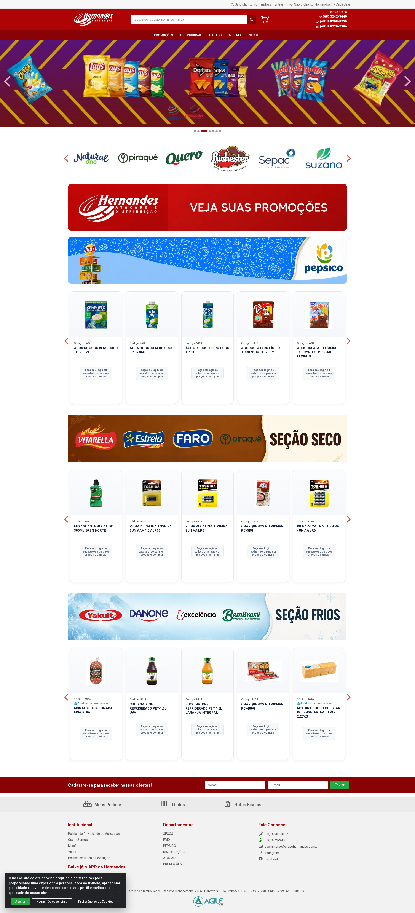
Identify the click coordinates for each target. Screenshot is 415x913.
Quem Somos (78, 840)
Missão (73, 846)
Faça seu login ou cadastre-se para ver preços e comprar (96, 373)
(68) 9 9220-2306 (333, 26)
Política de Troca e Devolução (89, 858)
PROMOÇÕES (172, 864)
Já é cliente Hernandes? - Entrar (259, 4)
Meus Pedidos (108, 804)
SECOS (168, 834)
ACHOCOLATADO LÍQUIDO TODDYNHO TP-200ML (261, 350)
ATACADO (170, 858)
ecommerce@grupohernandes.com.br (291, 847)
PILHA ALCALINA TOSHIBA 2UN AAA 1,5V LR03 (151, 528)
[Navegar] (7, 81)
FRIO (166, 840)
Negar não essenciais (51, 901)
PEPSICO (169, 846)
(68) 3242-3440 (275, 840)
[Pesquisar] (251, 19)
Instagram (271, 853)
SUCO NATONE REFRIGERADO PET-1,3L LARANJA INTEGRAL (203, 708)
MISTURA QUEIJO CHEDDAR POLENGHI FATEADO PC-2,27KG (318, 712)
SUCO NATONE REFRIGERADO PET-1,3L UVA (148, 708)
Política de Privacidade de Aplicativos (94, 834)
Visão (72, 852)
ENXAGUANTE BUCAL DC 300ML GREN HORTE (93, 528)
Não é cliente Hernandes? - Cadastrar (322, 4)
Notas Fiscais (247, 804)
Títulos (177, 804)
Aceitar (20, 901)
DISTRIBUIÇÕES (174, 852)
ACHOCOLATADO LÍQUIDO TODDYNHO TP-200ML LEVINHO (317, 352)
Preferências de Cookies (95, 901)
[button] (195, 131)
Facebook (271, 859)
